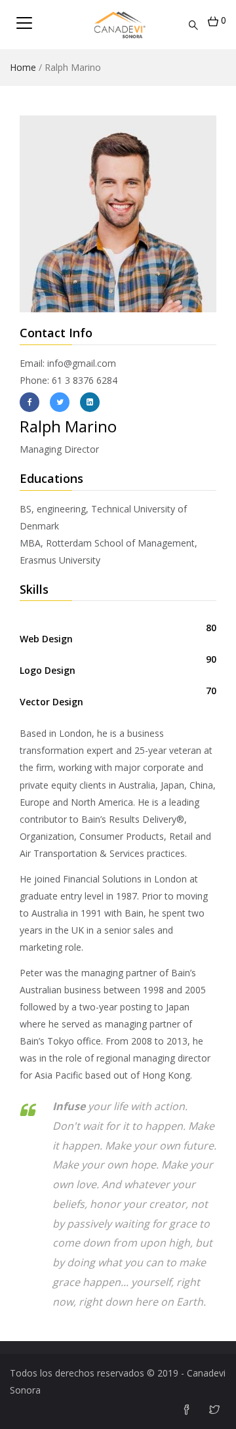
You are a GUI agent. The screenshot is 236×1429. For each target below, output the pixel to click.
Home (23, 67)
